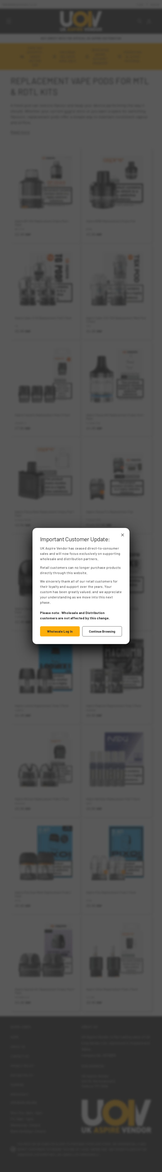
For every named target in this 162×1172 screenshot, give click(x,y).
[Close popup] (123, 535)
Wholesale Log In (60, 631)
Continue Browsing (102, 631)
